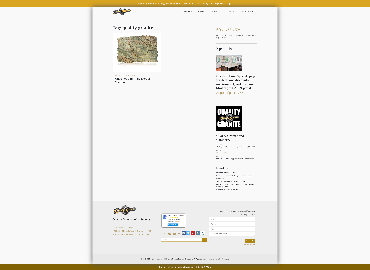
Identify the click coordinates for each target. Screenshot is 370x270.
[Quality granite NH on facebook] (184, 233)
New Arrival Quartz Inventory (227, 190)
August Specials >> (229, 93)
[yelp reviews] (193, 233)
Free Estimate (245, 11)
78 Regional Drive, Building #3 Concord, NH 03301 (132, 231)
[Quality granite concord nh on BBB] (203, 233)
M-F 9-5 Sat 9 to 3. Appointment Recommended (132, 235)
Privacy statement (248, 244)
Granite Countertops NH (125, 75)
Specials (213, 11)
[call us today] (165, 234)
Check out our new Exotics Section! (133, 80)
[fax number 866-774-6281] (174, 234)
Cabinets (200, 11)
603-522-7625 (228, 11)
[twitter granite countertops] (188, 233)
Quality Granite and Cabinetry (160, 259)
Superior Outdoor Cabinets (226, 173)
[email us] (169, 234)
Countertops (186, 11)
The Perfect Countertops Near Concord (230, 181)
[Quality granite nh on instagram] (198, 233)
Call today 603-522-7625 (123, 227)
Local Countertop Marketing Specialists (216, 259)
